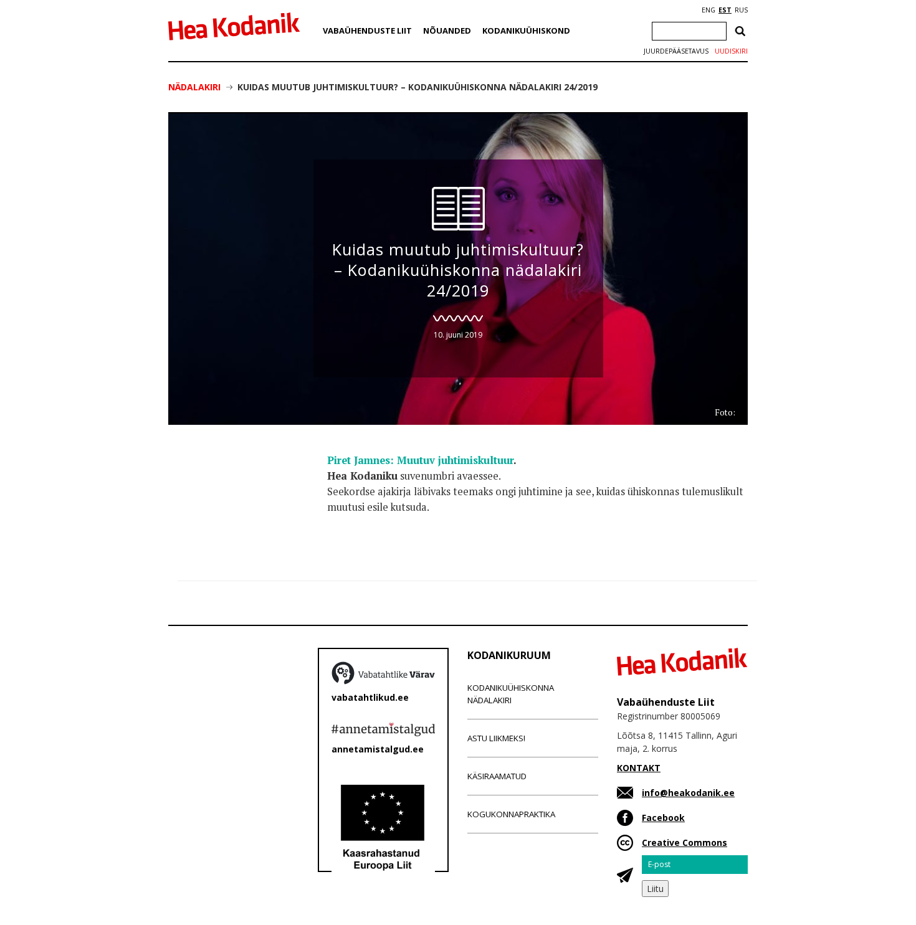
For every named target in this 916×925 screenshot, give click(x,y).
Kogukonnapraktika (511, 814)
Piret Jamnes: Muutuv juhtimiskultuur (420, 460)
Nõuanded (447, 30)
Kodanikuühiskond (526, 30)
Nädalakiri (194, 87)
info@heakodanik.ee (688, 793)
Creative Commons (684, 842)
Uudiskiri (731, 51)
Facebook (663, 817)
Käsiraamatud (497, 776)
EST (725, 10)
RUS (741, 10)
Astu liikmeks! (496, 738)
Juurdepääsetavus (676, 51)
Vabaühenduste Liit (367, 30)
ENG (708, 10)
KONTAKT (639, 768)
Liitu (655, 888)
